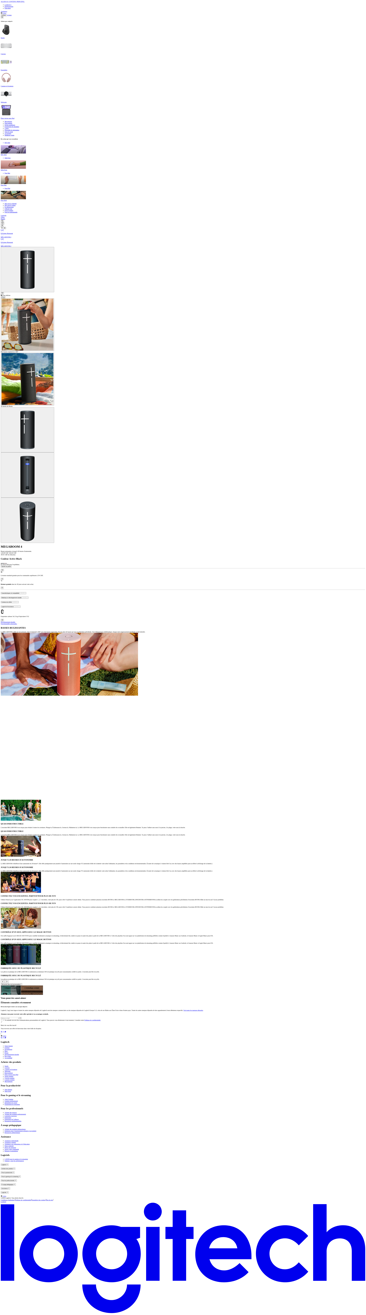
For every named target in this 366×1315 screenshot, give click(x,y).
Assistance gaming (10, 1142)
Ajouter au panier (6, 566)
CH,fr (4, 13)
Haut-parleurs (9, 1073)
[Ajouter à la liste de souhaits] (2, 293)
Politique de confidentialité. (92, 1020)
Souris (6, 1066)
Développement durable (12, 1054)
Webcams (7, 1071)
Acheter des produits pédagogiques (15, 1129)
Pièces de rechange (10, 1147)
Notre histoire (9, 1046)
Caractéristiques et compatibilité (10, 593)
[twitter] (4, 1032)
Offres (3, 217)
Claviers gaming (9, 1078)
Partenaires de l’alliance (12, 1119)
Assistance (4, 11)
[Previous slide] (3, 981)
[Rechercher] (2, 221)
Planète (3, 219)
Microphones (8, 1081)
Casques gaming (9, 1080)
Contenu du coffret (7, 602)
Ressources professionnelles (13, 1121)
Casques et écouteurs (11, 1069)
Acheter (4, 15)
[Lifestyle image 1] (27, 324)
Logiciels (3, 215)
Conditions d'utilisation (8, 1200)
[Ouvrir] (4, 228)
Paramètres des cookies (38, 1200)
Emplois (7, 1048)
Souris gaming (9, 1076)
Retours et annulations (11, 1151)
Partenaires (8, 1118)
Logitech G (8, 5)
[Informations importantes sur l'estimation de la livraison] (2, 579)
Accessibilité (8, 1058)
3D (4, 297)
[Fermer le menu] (2, 17)
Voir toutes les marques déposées (193, 1010)
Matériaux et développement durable (12, 597)
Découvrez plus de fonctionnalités (11, 984)
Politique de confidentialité (23, 1200)
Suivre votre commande (12, 1149)
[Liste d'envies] (2, 223)
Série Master (8, 1089)
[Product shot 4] (27, 520)
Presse (6, 1053)
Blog (6, 1051)
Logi (2, 230)
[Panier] (2, 228)
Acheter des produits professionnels (15, 1114)
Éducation (8, 8)
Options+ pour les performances (14, 1161)
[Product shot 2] (27, 429)
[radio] (1, 563)
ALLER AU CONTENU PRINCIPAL (13, 1)
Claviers (7, 1068)
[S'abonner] (20, 1018)
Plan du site (49, 1200)
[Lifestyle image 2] (27, 379)
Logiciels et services (11, 1116)
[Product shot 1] (27, 269)
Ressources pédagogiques (12, 1132)
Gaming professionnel (11, 1101)
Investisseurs (8, 1049)
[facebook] (5, 1032)
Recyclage (8, 1056)
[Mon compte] (2, 226)
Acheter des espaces (11, 1112)
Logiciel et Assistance (8, 606)
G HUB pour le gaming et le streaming (16, 1159)
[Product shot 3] (27, 475)
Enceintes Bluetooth (7, 233)
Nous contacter (9, 1146)
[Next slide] (7, 981)
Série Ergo (8, 1091)
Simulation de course (11, 1103)
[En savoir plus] (2, 620)
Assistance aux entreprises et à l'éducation (17, 1144)
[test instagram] (2, 1032)
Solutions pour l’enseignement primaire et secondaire (20, 1131)
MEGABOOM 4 (6, 237)
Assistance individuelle (11, 1141)
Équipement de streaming (12, 1104)
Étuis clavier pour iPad (11, 1074)
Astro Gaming (9, 1099)
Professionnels (9, 6)
